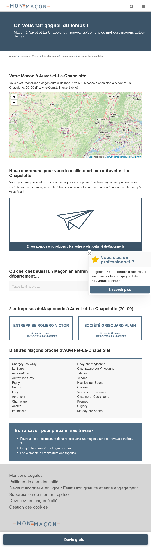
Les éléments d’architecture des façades (48, 452)
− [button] (14, 102)
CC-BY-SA (136, 156)
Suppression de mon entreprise (39, 494)
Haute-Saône (68, 56)
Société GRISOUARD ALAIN (110, 325)
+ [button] (14, 96)
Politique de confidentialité (33, 481)
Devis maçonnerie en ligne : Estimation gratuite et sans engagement (73, 488)
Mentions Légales (26, 475)
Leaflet (89, 156)
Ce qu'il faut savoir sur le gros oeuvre (46, 448)
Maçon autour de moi (54, 82)
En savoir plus (119, 289)
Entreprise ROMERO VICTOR (41, 325)
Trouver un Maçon (29, 56)
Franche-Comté (50, 56)
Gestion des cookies (28, 507)
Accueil (13, 56)
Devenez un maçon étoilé (33, 500)
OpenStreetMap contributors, (118, 156)
